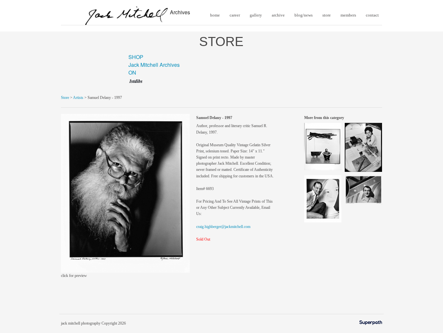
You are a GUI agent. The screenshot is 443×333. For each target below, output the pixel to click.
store (326, 15)
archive (278, 15)
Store (65, 97)
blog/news (303, 15)
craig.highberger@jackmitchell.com (223, 226)
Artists (78, 97)
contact (372, 15)
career (235, 15)
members (348, 15)
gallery (256, 15)
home (215, 15)
